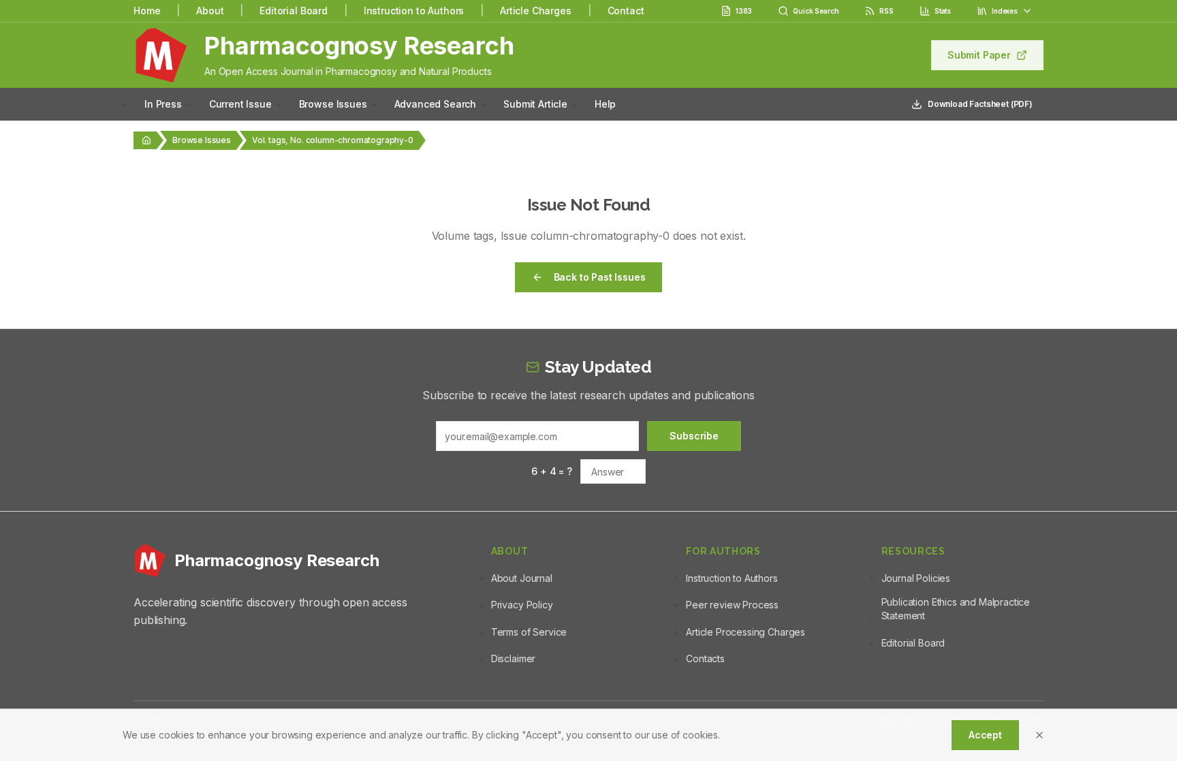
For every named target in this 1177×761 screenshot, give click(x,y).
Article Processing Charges (745, 632)
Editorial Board (294, 10)
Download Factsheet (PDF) (980, 104)
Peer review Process (732, 604)
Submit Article (535, 104)
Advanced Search (435, 104)
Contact (626, 10)
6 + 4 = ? (551, 471)
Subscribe (694, 435)
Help (605, 104)
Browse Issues (333, 104)
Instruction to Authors (414, 10)
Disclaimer (513, 658)
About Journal (521, 578)
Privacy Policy (522, 604)
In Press (163, 104)
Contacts (705, 658)
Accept (985, 735)
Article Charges (535, 10)
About (209, 10)
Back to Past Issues (600, 277)
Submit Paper (979, 55)
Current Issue (240, 104)
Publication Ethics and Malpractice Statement (956, 608)
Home (147, 10)
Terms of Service (529, 632)
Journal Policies (915, 578)
